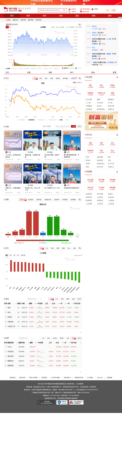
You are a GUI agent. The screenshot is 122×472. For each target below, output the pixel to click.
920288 (21, 347)
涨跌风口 (15, 20)
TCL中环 (95, 29)
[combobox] (34, 299)
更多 (79, 126)
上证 (43, 338)
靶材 (57, 288)
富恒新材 (11, 356)
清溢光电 (95, 35)
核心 (69, 248)
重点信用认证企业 (39, 387)
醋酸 (35, 288)
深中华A (95, 59)
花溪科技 (11, 351)
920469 (21, 356)
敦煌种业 (95, 50)
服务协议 (13, 377)
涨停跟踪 (73, 199)
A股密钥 (73, 9)
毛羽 (44, 126)
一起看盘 (8, 20)
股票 (28, 16)
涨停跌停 (56, 199)
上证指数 (43, 27)
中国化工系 (23, 289)
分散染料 (20, 289)
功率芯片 (63, 289)
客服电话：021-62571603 (51, 395)
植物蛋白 (38, 289)
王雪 (9, 152)
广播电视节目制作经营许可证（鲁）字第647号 (47, 392)
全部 (74, 248)
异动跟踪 (65, 199)
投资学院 (93, 387)
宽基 (63, 248)
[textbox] (33, 299)
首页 (12, 16)
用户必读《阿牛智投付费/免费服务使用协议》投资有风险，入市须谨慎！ (61, 384)
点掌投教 (109, 377)
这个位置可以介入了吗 (52, 188)
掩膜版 (94, 33)
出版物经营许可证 (50, 398)
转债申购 (38, 20)
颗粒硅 (94, 26)
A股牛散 (23, 20)
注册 (107, 10)
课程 (93, 16)
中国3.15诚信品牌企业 (54, 387)
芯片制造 (110, 62)
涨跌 (50, 72)
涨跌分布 (22, 199)
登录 (113, 10)
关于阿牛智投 (55, 377)
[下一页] (80, 332)
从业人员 (100, 377)
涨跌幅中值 (48, 199)
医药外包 (49, 289)
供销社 (17, 288)
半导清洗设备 (66, 289)
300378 (21, 366)
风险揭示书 (67, 377)
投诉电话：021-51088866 (70, 395)
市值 (40, 78)
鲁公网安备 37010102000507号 (87, 389)
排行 (71, 72)
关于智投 (90, 377)
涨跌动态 (39, 199)
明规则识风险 (79, 377)
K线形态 (73, 78)
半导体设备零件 (73, 290)
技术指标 (65, 78)
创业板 (55, 338)
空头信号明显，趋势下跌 (52, 156)
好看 (29, 72)
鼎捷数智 (11, 366)
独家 (51, 78)
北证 (67, 338)
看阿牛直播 (86, 11)
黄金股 (108, 54)
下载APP (73, 11)
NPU (60, 287)
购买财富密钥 (86, 9)
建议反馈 (22, 377)
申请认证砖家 (33, 377)
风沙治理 (31, 289)
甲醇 (28, 288)
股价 (46, 78)
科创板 (62, 338)
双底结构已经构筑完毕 (71, 188)
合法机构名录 (84, 387)
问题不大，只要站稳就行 (13, 189)
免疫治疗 (53, 289)
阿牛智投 (30, 152)
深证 (48, 338)
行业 (46, 248)
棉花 (10, 288)
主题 (41, 248)
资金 (35, 78)
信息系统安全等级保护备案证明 (68, 398)
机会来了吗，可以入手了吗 (32, 189)
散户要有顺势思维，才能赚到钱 (71, 156)
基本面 (58, 78)
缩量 (74, 82)
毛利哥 (49, 126)
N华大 (10, 347)
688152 (21, 361)
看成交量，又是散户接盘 (32, 156)
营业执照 (29, 387)
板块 (44, 16)
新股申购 (31, 20)
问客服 (96, 9)
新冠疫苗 (78, 289)
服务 (110, 16)
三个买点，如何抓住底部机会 (13, 156)
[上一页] (77, 332)
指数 (58, 248)
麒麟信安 (11, 361)
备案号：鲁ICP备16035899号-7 (63, 389)
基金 (77, 16)
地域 (52, 248)
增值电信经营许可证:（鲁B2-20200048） (76, 392)
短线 (61, 16)
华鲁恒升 (95, 44)
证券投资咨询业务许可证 (70, 387)
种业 (93, 47)
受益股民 (30, 199)
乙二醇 (108, 39)
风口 (7, 72)
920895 (21, 351)
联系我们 (44, 377)
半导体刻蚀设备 (69, 290)
